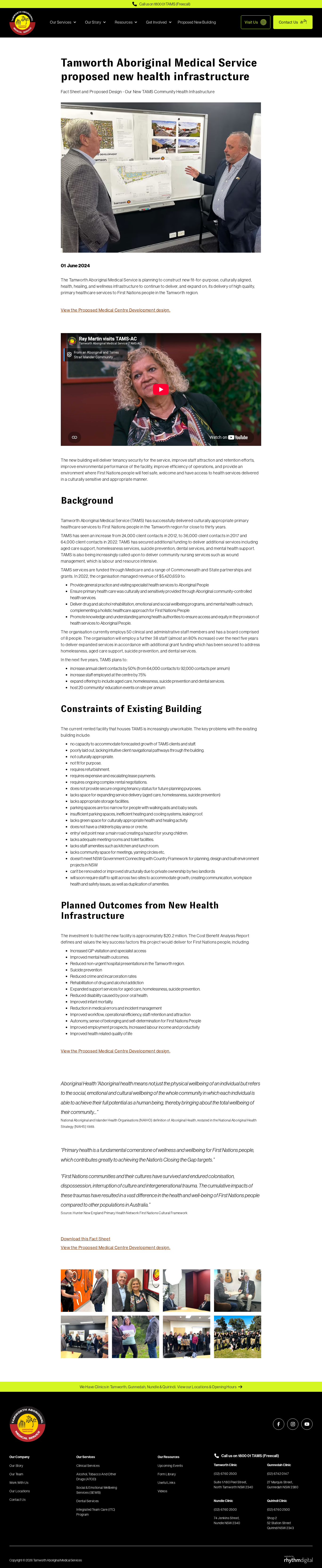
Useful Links (166, 1482)
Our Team (16, 1474)
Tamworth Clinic (225, 1465)
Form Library (167, 1474)
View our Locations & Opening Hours (207, 1386)
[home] (22, 22)
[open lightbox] (84, 1290)
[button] (62, 22)
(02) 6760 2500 (225, 1474)
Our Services (85, 1457)
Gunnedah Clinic (279, 1465)
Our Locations (19, 1491)
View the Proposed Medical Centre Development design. (115, 310)
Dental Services (87, 1501)
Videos (162, 1491)
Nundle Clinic (223, 1501)
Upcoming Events (170, 1465)
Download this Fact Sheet (85, 1239)
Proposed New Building (197, 22)
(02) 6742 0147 (278, 1474)
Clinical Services (87, 1465)
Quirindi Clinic (277, 1501)
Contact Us (288, 22)
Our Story (16, 1465)
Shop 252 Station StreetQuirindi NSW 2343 (280, 1523)
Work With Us (19, 1482)
